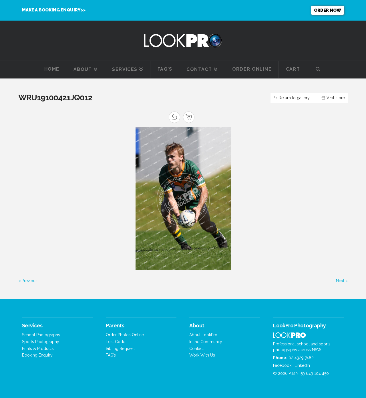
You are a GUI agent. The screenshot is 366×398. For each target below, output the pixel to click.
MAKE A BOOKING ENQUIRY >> (53, 10)
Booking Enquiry (37, 355)
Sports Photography (40, 341)
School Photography (41, 335)
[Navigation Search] (318, 69)
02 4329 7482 (301, 357)
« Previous (27, 280)
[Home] (289, 336)
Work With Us (202, 355)
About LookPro (203, 335)
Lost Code (115, 341)
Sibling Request (120, 348)
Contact (196, 348)
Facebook (282, 365)
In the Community (205, 341)
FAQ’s (111, 355)
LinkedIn (302, 365)
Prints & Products (38, 348)
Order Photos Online (125, 335)
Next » (342, 280)
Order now (327, 10)
